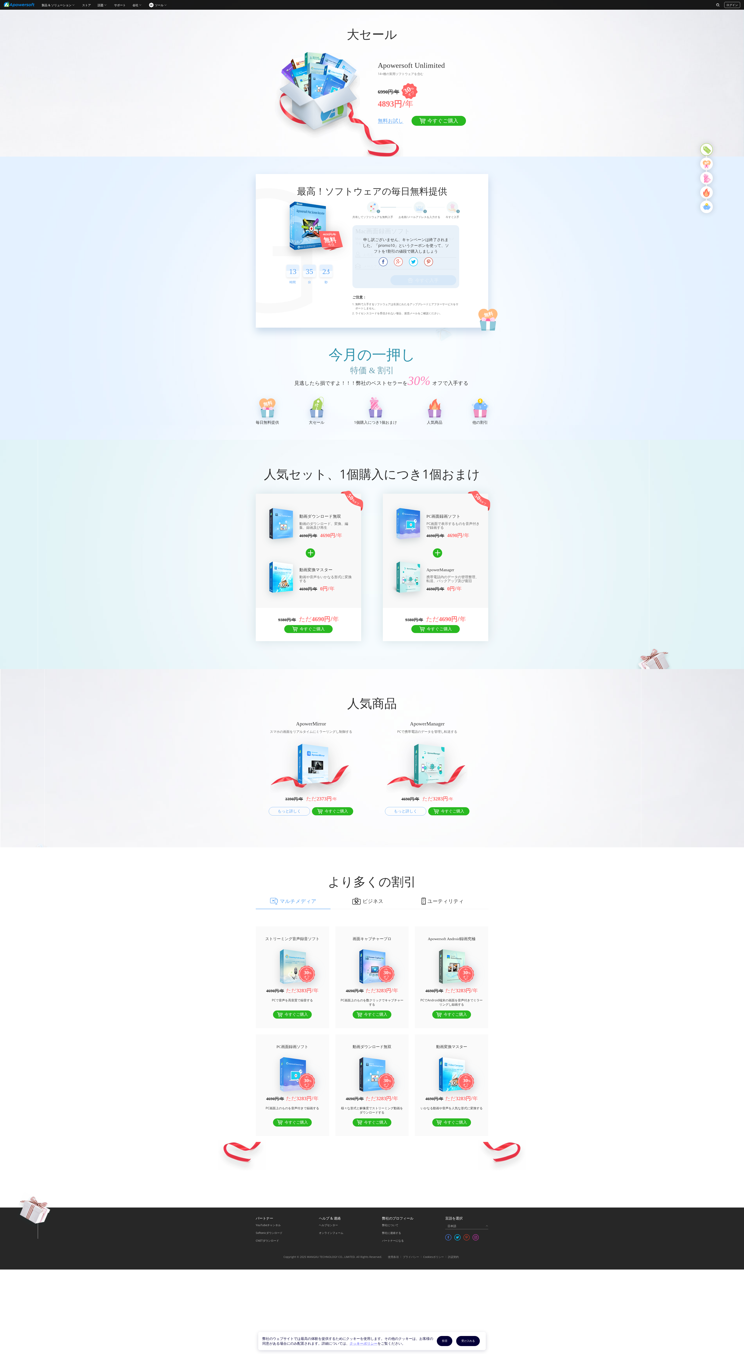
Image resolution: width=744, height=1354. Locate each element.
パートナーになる (393, 1240)
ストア (86, 5)
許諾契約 (453, 1257)
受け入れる (468, 1341)
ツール (159, 5)
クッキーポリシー (363, 1343)
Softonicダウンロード (269, 1233)
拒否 (444, 1341)
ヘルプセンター (328, 1225)
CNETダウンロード (267, 1240)
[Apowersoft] (19, 4)
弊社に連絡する (391, 1233)
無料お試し (390, 121)
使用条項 (393, 1257)
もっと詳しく (289, 811)
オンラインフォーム (331, 1233)
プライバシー (411, 1257)
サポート (120, 5)
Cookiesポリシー (433, 1257)
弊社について (390, 1225)
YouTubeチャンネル (268, 1225)
